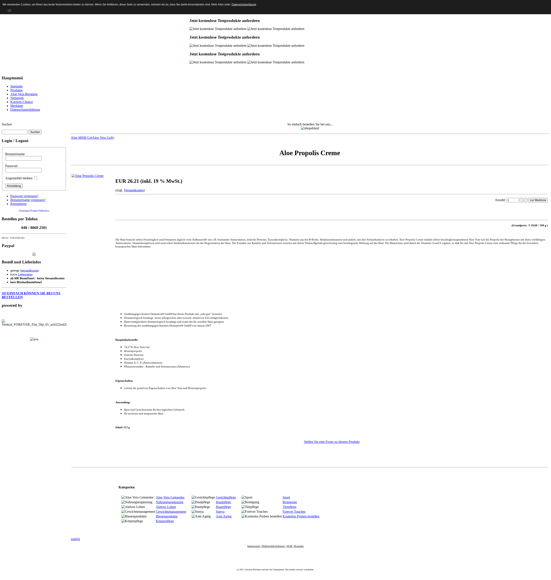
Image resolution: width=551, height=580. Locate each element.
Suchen (7, 124)
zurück (75, 539)
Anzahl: (500, 200)
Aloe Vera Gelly (103, 137)
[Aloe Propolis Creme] (87, 176)
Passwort (11, 166)
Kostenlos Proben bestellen (301, 516)
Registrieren (18, 204)
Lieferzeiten (25, 274)
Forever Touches (294, 511)
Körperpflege (165, 521)
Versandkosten (29, 270)
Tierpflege (289, 507)
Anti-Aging (224, 516)
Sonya (220, 511)
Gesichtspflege (226, 497)
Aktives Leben (166, 507)
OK (9, 10)
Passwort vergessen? (24, 196)
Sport (286, 497)
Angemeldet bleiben (19, 178)
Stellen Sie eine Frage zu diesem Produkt (331, 442)
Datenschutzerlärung (244, 4)
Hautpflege (223, 502)
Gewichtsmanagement (171, 511)
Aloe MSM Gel (81, 137)
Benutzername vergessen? (28, 200)
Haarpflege (223, 507)
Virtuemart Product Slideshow (34, 210)
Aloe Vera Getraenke (170, 497)
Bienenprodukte (167, 516)
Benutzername (15, 154)
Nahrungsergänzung (169, 502)
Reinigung (290, 502)
